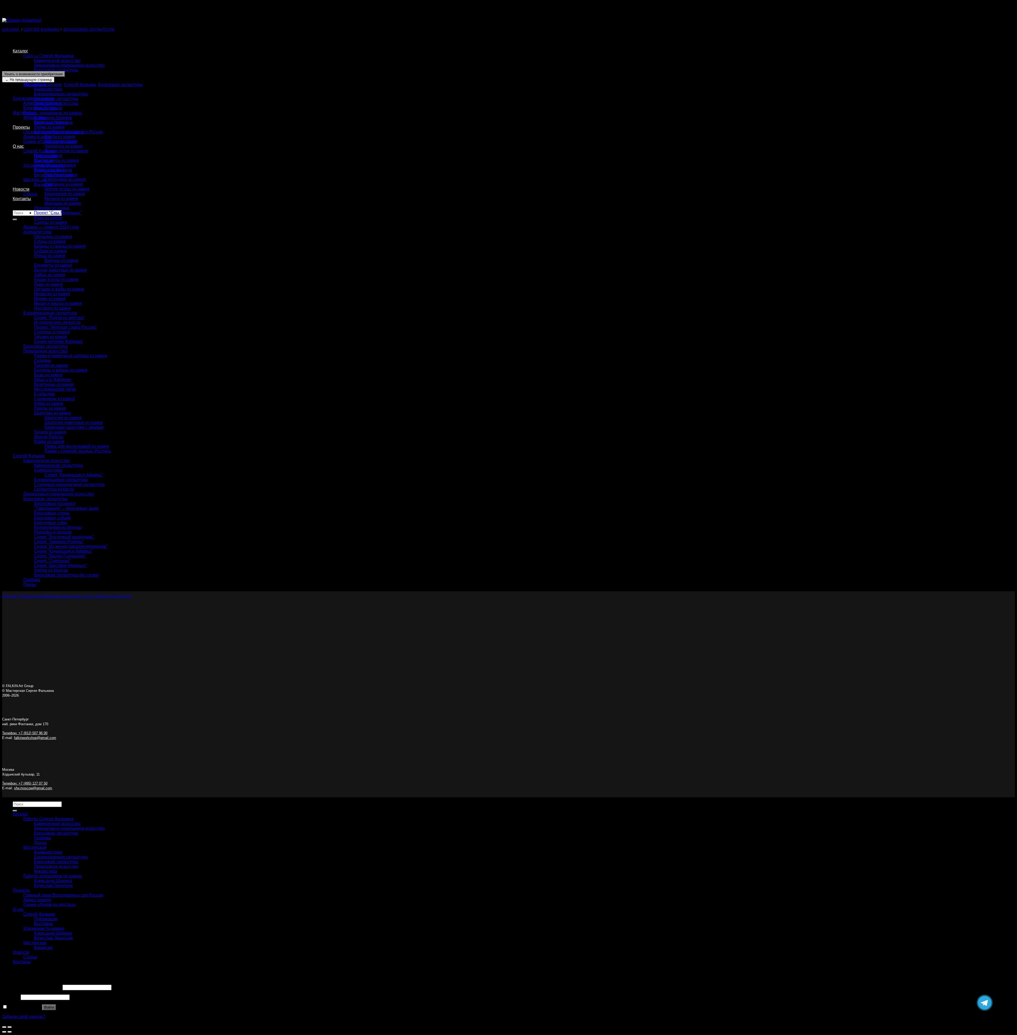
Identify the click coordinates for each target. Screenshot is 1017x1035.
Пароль (11, 997)
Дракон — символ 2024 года (51, 227)
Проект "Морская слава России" (65, 327)
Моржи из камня (50, 298)
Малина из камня (61, 198)
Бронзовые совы (50, 522)
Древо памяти (37, 137)
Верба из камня (59, 136)
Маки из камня (48, 155)
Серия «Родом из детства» (49, 904)
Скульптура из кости (54, 489)
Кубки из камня (48, 403)
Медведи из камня (52, 294)
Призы (29, 584)
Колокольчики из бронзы (58, 527)
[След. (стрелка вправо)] (9, 1032)
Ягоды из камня (49, 170)
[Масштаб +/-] (9, 1027)
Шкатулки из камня (52, 413)
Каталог (20, 51)
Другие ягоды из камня (67, 189)
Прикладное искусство (45, 351)
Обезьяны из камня (53, 236)
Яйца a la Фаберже (52, 379)
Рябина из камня (60, 174)
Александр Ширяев (53, 117)
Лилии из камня (49, 127)
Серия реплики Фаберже (58, 341)
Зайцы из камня (49, 274)
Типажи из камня (50, 336)
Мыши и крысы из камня (58, 303)
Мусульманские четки (55, 389)
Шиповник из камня (63, 184)
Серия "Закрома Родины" (59, 541)
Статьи (30, 194)
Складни (42, 360)
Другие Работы (49, 436)
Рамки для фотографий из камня (76, 446)
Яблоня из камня (61, 141)
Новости (21, 189)
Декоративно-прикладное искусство (69, 65)
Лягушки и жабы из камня (59, 289)
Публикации (45, 919)
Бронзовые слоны (52, 513)
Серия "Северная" (52, 560)
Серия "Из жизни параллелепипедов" (71, 546)
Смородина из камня (65, 179)
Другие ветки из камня (66, 151)
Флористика (34, 117)
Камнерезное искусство (57, 60)
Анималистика (48, 89)
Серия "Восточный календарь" (64, 537)
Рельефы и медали (43, 84)
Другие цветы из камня (56, 160)
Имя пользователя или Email (31, 987)
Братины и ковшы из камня (60, 370)
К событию (44, 394)
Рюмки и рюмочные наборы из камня (70, 355)
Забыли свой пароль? (23, 1016)
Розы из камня (48, 217)
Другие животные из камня (60, 270)
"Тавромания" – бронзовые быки (66, 508)
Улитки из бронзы (51, 570)
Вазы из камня (48, 375)
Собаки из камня (50, 251)
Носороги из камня (52, 308)
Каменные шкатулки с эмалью (74, 427)
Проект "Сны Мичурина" (58, 212)
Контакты (22, 198)
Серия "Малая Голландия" (60, 556)
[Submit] (15, 219)
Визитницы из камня (54, 384)
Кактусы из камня (51, 122)
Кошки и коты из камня (56, 279)
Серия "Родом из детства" (59, 317)
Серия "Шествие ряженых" (60, 565)
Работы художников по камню (52, 113)
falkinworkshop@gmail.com (35, 738)
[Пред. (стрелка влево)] (4, 1032)
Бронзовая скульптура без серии (66, 575)
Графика (31, 579)
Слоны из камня (50, 241)
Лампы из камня (50, 408)
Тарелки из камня (51, 365)
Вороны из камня (61, 260)
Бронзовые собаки (52, 518)
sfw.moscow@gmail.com (33, 788)
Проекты (21, 127)
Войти (49, 1007)
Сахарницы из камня (54, 398)
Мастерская (35, 179)
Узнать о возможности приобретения (33, 74)
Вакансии (43, 184)
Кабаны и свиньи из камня (60, 246)
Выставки (43, 923)
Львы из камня (48, 284)
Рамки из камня (49, 441)
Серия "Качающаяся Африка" (73, 475)
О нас (18, 146)
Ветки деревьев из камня (58, 131)
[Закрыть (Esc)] (4, 1027)
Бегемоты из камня (53, 265)
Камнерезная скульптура (58, 465)
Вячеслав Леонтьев (42, 108)
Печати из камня (50, 432)
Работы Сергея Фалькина (48, 55)
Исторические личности (57, 322)
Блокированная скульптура (61, 94)
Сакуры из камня (50, 222)
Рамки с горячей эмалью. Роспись (77, 451)
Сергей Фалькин (39, 151)
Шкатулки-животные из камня (73, 422)
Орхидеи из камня (51, 208)
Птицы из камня (49, 255)
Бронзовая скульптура (56, 70)
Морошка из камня (62, 203)
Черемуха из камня (63, 146)
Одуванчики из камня (55, 165)
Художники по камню (33, 98)
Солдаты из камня (52, 332)
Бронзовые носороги (54, 503)
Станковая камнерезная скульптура (69, 484)
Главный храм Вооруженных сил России (63, 895)
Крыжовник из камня (64, 193)
